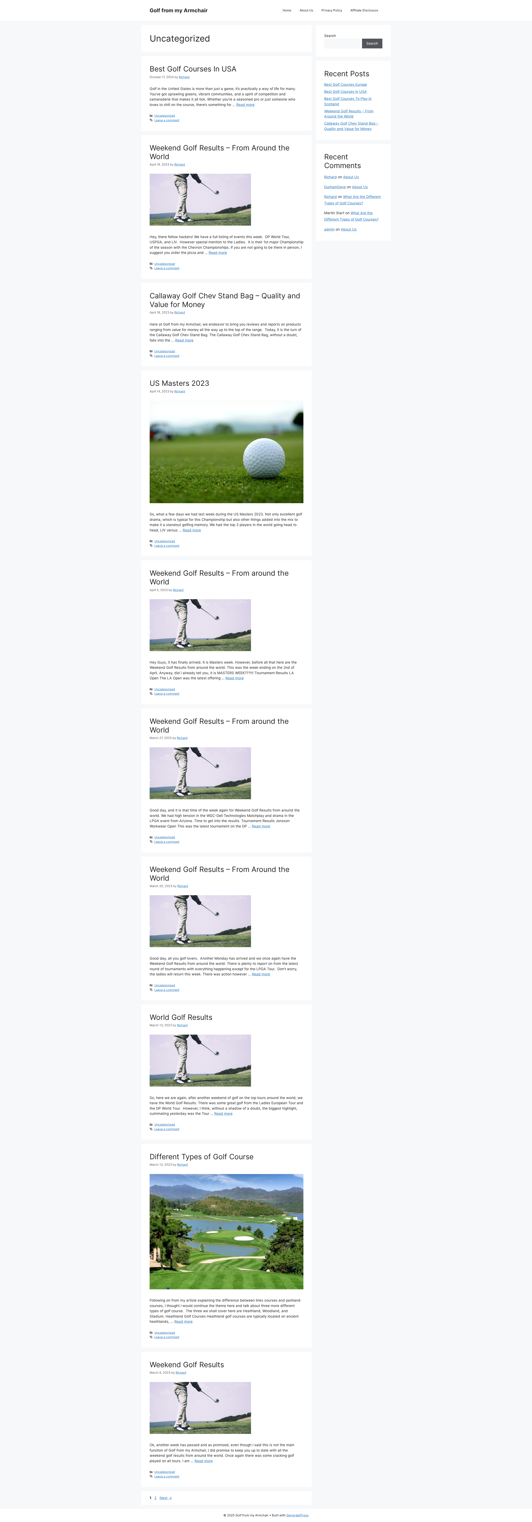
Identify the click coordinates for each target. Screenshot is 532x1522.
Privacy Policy (331, 10)
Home (287, 10)
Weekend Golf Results (187, 1364)
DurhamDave (335, 187)
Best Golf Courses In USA (193, 68)
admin (329, 229)
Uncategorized (164, 115)
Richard (330, 177)
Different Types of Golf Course (202, 1156)
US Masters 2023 (179, 383)
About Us (306, 10)
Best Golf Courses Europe (345, 84)
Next (166, 1498)
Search (330, 36)
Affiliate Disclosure (364, 10)
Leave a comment (166, 120)
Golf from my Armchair (179, 10)
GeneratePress (297, 1515)
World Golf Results (181, 1017)
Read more (245, 105)
